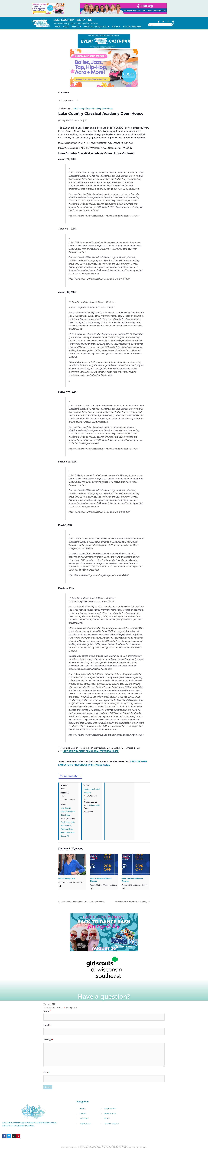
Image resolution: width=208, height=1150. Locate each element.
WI (68, 836)
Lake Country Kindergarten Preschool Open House (82, 901)
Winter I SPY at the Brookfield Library (131, 901)
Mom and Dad (66, 825)
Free (68, 822)
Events (75, 26)
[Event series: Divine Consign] (60, 886)
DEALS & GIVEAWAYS (132, 26)
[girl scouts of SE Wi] (104, 967)
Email (46, 1025)
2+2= (46, 1072)
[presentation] (72, 864)
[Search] (173, 24)
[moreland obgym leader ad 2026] (123, 8)
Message (48, 1039)
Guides (115, 26)
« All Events (63, 92)
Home (57, 26)
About (66, 26)
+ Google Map (94, 805)
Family (63, 822)
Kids (72, 822)
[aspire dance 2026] (48, 8)
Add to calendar (70, 776)
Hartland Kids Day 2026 (95, 26)
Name (47, 1011)
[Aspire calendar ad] (104, 68)
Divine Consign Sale (66, 878)
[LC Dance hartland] (104, 932)
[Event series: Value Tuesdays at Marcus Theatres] (92, 888)
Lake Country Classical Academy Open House (68, 811)
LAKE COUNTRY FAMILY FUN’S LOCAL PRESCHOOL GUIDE (91, 751)
